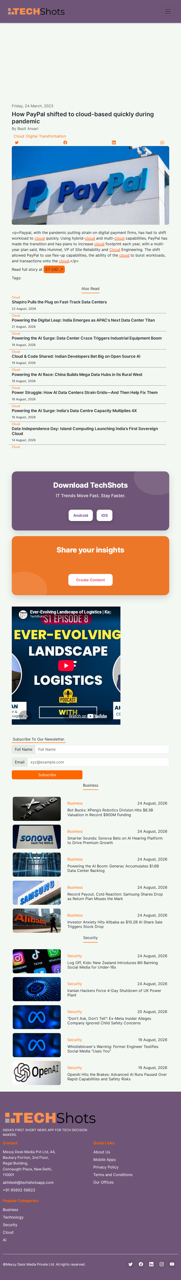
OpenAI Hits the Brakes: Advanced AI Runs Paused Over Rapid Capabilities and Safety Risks (117, 1076)
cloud (40, 238)
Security (74, 955)
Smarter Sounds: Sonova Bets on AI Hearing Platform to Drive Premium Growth (115, 840)
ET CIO (51, 269)
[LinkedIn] (114, 142)
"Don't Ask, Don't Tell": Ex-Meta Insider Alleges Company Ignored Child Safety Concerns (109, 1020)
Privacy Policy (106, 1167)
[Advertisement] (90, 58)
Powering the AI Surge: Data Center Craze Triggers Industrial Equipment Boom (87, 338)
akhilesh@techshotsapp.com (28, 1182)
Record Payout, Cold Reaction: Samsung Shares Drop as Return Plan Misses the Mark (115, 896)
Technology (13, 1217)
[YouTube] (172, 1264)
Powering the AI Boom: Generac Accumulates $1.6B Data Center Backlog (113, 868)
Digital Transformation (46, 136)
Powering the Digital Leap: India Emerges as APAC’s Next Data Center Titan (83, 320)
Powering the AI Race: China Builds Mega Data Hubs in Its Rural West (77, 374)
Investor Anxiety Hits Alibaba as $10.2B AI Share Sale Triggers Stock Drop (114, 924)
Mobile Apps (104, 1159)
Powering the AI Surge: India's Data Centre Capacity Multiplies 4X (74, 410)
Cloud (19, 136)
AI (4, 1239)
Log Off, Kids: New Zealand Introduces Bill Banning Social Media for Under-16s (112, 965)
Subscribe (47, 774)
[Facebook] (65, 142)
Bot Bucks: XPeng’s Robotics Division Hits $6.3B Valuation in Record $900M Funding (110, 812)
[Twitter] (17, 142)
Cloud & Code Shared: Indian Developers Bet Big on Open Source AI (76, 356)
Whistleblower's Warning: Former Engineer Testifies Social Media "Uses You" (112, 1048)
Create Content (90, 580)
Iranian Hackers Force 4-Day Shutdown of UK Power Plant (114, 992)
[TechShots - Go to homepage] (36, 11)
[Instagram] (161, 1264)
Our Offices (103, 1182)
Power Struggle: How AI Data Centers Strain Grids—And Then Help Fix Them (85, 392)
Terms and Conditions (112, 1174)
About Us (101, 1152)
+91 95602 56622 (19, 1190)
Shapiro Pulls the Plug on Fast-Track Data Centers (59, 302)
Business (75, 803)
